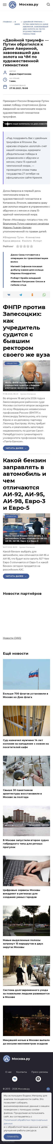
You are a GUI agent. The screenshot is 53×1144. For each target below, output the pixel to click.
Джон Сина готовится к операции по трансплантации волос (29, 258)
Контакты (21, 1072)
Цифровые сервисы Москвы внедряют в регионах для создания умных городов (21, 893)
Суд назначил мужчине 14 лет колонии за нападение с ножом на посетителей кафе (26, 743)
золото (28, 241)
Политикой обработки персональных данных (26, 1122)
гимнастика (33, 237)
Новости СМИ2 (12, 638)
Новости (11, 516)
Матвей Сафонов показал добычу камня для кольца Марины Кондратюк (27, 270)
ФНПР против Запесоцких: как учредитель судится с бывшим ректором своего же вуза (26, 331)
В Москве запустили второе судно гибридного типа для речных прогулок (26, 843)
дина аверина (12, 241)
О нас (8, 1072)
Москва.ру (28, 4)
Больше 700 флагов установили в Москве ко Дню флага (25, 695)
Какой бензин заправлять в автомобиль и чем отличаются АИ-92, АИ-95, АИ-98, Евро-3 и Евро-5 (24, 484)
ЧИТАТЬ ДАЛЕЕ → (16, 448)
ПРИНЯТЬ (13, 1136)
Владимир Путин (14, 237)
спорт (38, 241)
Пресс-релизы (39, 1072)
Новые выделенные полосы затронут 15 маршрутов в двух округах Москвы (23, 943)
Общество (12, 363)
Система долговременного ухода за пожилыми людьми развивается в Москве (26, 993)
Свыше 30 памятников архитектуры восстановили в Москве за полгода (22, 794)
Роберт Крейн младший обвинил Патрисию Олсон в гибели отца (28, 281)
